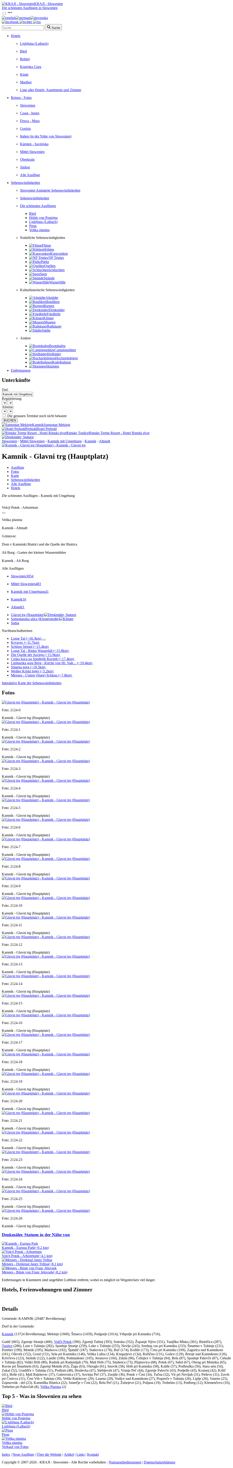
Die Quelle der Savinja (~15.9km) (35, 655)
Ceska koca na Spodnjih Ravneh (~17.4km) (42, 659)
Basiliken (53, 302)
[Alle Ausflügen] (3, 513)
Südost (25, 167)
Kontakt (93, 1454)
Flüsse (46, 245)
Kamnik (90, 441)
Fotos (15, 471)
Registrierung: (12, 399)
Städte (46, 330)
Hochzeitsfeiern (66, 358)
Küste (24, 74)
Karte (15, 476)
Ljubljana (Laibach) (34, 43)
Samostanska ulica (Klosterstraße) (35, 619)
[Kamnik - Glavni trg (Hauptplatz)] (46, 702)
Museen (50, 322)
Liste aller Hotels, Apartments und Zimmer (50, 90)
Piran (33, 226)
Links (80, 1454)
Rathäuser (54, 326)
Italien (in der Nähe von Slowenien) (45, 136)
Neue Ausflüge (23, 1454)
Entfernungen (20, 370)
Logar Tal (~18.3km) (26, 638)
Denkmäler (57, 310)
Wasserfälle (57, 282)
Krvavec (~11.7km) (25, 642)
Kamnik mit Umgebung (65, 441)
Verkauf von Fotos (15, 1447)
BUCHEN (10, 420)
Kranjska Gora (30, 67)
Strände (49, 278)
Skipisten (52, 366)
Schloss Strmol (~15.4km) (29, 647)
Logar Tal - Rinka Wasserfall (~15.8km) (39, 651)
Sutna (15, 623)
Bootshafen (57, 346)
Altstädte (52, 298)
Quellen (50, 266)
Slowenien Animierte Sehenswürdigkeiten (50, 190)
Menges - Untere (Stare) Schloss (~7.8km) (41, 675)
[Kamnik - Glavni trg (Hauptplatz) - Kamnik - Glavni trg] (44, 445)
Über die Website (49, 1454)
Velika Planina (50, 1387)
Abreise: (8, 407)
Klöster (48, 318)
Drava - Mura (30, 121)
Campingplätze (65, 350)
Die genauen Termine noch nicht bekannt (36, 416)
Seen (43, 274)
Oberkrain (27, 159)
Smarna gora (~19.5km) (28, 667)
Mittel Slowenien (32, 152)
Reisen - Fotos (21, 98)
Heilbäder (54, 354)
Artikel (69, 1454)
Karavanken (59, 254)
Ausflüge (17, 467)
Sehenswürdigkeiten (25, 183)
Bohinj (25, 59)
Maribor (26, 82)
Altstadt (104, 441)
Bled (23, 51)
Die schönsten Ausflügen (38, 206)
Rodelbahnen (61, 362)
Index (6, 1454)
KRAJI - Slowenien (48, 4)
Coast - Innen (29, 113)
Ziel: (5, 390)
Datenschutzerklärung (159, 1462)
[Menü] (9, 14)
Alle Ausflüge (30, 175)
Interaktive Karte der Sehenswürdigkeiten (31, 683)
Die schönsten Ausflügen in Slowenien (30, 8)
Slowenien (27, 105)
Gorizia (25, 128)
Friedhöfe (54, 314)
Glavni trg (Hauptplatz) (27, 615)
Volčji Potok (63, 1342)
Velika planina (39, 230)
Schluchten (57, 270)
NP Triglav (56, 258)
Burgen (48, 306)
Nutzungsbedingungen (125, 1462)
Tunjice (7, 1346)
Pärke (45, 262)
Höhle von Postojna (43, 218)
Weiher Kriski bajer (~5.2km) (32, 671)
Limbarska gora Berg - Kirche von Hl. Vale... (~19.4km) (51, 663)
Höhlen (48, 249)
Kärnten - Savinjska (34, 144)
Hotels (15, 36)
